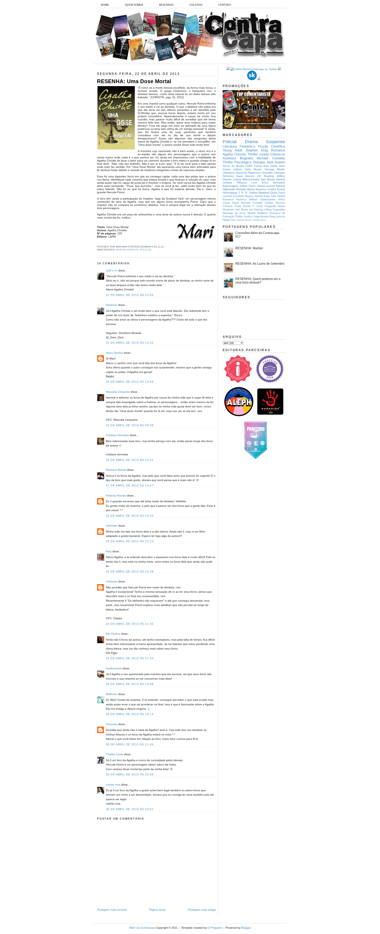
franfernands (114, 668)
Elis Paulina (113, 633)
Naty (109, 551)
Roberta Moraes (116, 495)
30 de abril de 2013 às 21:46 (130, 744)
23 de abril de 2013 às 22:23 (130, 541)
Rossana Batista (116, 469)
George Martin (275, 169)
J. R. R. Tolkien (248, 192)
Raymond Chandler (260, 172)
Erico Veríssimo (273, 182)
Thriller (252, 154)
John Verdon (278, 196)
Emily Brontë (243, 206)
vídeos (238, 169)
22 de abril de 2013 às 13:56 (130, 381)
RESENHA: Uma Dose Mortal (134, 81)
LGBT (249, 165)
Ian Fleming (256, 209)
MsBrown (112, 694)
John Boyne (253, 169)
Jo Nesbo (238, 165)
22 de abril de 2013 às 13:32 (130, 342)
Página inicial (157, 909)
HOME (105, 4)
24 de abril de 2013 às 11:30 (129, 623)
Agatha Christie (127, 249)
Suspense (275, 141)
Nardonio (111, 304)
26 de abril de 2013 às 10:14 (130, 714)
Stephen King (257, 150)
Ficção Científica (271, 146)
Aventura (229, 158)
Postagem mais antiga (202, 909)
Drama (251, 141)
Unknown (112, 525)
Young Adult (232, 150)
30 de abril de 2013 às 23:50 (130, 774)
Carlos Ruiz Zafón (265, 165)
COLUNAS (195, 4)
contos (264, 154)
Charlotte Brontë (244, 220)
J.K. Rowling (265, 176)
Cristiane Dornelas (118, 435)
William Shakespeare (262, 199)
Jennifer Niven (259, 220)
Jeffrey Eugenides (274, 209)
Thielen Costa (114, 754)
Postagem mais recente (112, 909)
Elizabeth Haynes (243, 196)
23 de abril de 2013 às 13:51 (130, 459)
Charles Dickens (275, 203)
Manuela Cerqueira (118, 391)
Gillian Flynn (248, 185)
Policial (146, 249)
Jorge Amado (260, 216)
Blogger (246, 927)
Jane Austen (275, 162)
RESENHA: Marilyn (249, 248)
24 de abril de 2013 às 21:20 (130, 658)
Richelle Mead (245, 189)
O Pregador (214, 927)
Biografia (246, 158)
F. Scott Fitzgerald (264, 206)
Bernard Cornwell (251, 203)
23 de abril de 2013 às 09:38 (130, 425)
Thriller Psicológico (237, 162)
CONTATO (224, 4)
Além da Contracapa (142, 927)
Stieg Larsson (277, 216)
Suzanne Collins (265, 189)
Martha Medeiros (258, 213)
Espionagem (230, 185)
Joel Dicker (241, 209)
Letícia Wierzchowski (246, 179)
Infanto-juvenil (266, 185)
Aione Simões (114, 352)
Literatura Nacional (235, 172)
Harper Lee (229, 220)
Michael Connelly (271, 158)
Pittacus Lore (247, 182)
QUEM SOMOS (134, 4)
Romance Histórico (234, 199)
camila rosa (113, 784)
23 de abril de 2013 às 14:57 (130, 485)
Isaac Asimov (245, 176)
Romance (278, 150)
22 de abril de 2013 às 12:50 (130, 295)
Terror (226, 165)
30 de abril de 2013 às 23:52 (130, 809)
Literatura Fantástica (239, 146)
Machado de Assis (234, 213)
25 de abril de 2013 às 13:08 (130, 684)
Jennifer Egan (262, 196)
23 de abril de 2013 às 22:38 (130, 571)
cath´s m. (112, 270)
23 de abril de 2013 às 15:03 (130, 515)
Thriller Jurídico (244, 216)
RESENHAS (166, 4)
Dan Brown (268, 179)
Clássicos (277, 154)
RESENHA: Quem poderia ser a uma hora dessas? (257, 280)
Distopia (259, 162)
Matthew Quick (268, 192)
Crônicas (228, 206)
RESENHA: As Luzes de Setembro (259, 263)
